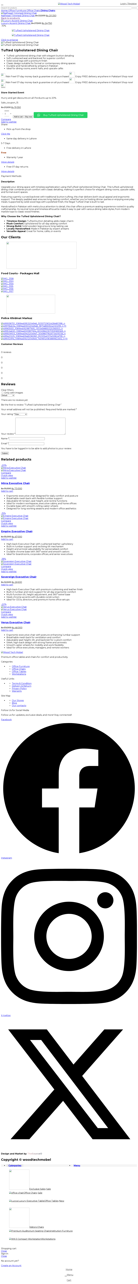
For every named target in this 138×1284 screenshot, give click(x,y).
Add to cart (18, 117)
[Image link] (12, 652)
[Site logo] (69, 4)
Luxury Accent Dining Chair (16, 23)
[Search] (134, 7)
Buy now (28, 117)
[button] (7, 491)
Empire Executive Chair (17, 531)
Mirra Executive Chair (15, 483)
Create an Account (11, 1265)
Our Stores (18, 700)
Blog (14, 703)
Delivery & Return (21, 686)
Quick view (7, 475)
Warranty (17, 691)
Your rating (8, 414)
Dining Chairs (48, 10)
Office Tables (19, 671)
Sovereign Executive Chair (19, 576)
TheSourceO (34, 1153)
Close (4, 1251)
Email (4, 443)
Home (4, 10)
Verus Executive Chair (15, 622)
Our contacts (19, 705)
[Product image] (13, 470)
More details (7, 162)
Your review (8, 434)
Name (5, 438)
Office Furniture (17, 10)
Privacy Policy (19, 688)
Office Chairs (34, 10)
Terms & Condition (22, 683)
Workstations (19, 674)
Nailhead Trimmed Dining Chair (18, 15)
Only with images (13, 392)
